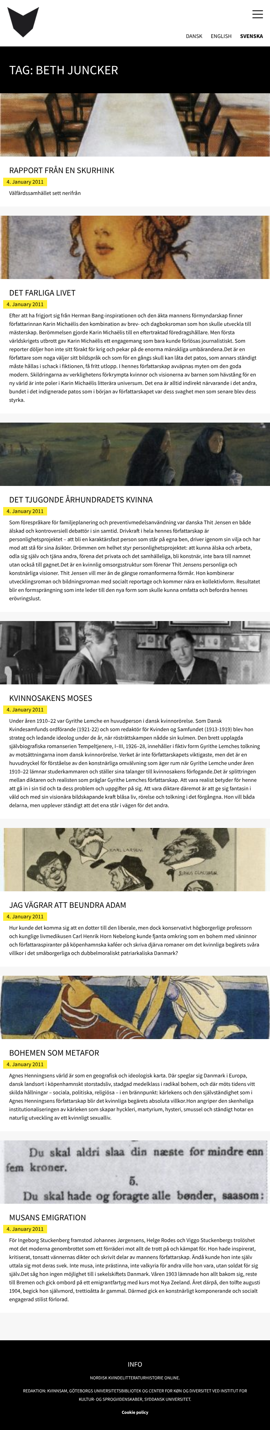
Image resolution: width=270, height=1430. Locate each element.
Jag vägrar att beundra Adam (67, 904)
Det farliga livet (42, 292)
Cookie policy (135, 1412)
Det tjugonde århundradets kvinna (81, 499)
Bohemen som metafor (54, 1052)
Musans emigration (47, 1217)
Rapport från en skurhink (61, 170)
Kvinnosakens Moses (50, 697)
